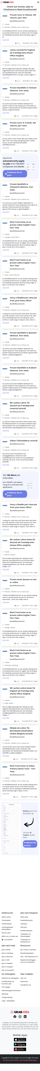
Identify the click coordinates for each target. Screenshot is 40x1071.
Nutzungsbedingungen (28, 1060)
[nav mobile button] (38, 2)
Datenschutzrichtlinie (11, 1060)
